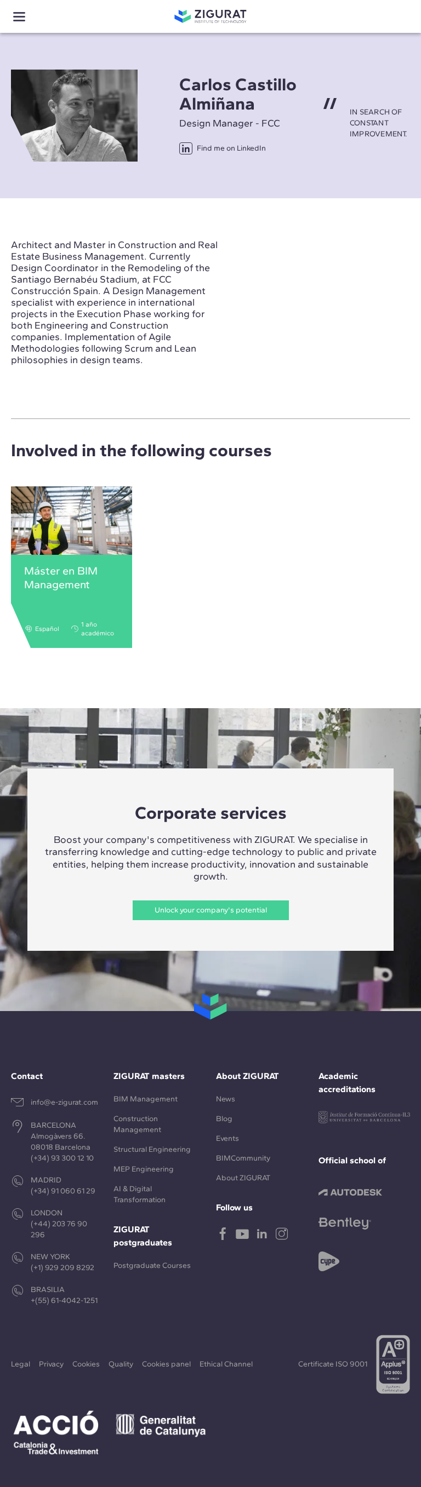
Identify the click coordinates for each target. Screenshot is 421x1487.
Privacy (51, 1364)
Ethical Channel (226, 1364)
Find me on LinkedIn (231, 148)
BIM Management (145, 1099)
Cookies (86, 1364)
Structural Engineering (152, 1149)
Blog (224, 1118)
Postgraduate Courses (152, 1265)
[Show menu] (19, 17)
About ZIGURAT (243, 1177)
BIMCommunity (243, 1158)
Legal (20, 1364)
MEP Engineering (143, 1169)
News (225, 1099)
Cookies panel (166, 1364)
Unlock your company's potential (211, 910)
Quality (121, 1364)
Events (227, 1138)
